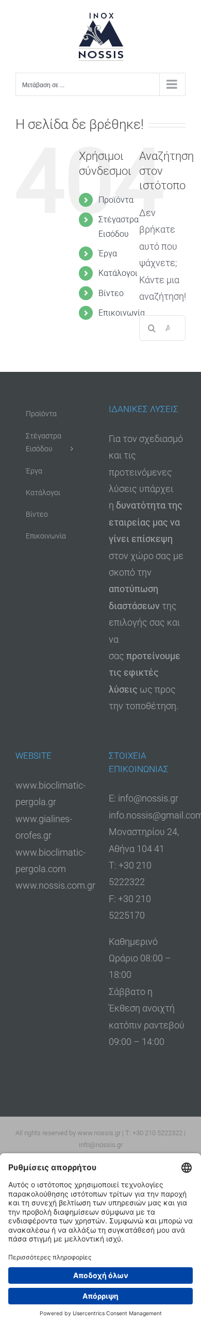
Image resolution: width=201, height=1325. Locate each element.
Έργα (107, 253)
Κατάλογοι (118, 273)
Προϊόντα (115, 200)
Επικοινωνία (121, 313)
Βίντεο (111, 293)
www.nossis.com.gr (55, 885)
